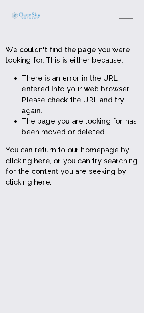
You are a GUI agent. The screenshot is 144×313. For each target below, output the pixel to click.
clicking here (28, 160)
